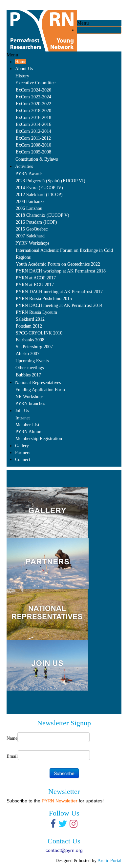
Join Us (22, 410)
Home (20, 61)
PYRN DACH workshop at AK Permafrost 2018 (61, 271)
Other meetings (29, 367)
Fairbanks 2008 (30, 339)
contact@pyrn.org (64, 850)
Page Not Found (92, 30)
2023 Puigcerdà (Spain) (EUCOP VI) (50, 180)
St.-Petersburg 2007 (34, 346)
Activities (24, 166)
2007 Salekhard (30, 235)
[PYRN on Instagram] (73, 825)
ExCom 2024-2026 (33, 90)
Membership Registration (38, 438)
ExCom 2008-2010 (33, 145)
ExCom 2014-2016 (33, 124)
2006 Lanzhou (29, 208)
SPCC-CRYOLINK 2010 (39, 333)
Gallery (22, 445)
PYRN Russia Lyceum (36, 312)
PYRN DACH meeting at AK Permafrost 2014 (59, 305)
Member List (27, 424)
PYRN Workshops (32, 243)
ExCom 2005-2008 (33, 152)
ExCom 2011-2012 (33, 138)
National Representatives (38, 382)
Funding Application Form (40, 389)
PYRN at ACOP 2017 (36, 277)
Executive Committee (35, 82)
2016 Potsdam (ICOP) (36, 222)
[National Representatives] (47, 614)
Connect (22, 459)
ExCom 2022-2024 (33, 96)
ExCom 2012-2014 (33, 131)
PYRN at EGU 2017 (35, 284)
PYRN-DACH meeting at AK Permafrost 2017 (59, 291)
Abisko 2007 (27, 353)
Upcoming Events (32, 360)
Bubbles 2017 (28, 375)
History (22, 75)
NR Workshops (29, 396)
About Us (24, 68)
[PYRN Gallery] (102, 490)
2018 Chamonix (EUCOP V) (42, 215)
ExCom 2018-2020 (33, 110)
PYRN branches (30, 403)
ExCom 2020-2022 (33, 103)
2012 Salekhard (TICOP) (39, 194)
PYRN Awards (28, 173)
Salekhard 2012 (30, 319)
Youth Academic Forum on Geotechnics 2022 (58, 264)
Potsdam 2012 (29, 326)
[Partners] (48, 563)
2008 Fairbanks (30, 201)
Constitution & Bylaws (36, 159)
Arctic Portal (109, 860)
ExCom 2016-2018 (33, 117)
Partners (22, 452)
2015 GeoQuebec (32, 229)
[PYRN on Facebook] (53, 825)
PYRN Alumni (29, 431)
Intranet (22, 417)
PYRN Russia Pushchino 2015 (44, 298)
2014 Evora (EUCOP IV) (39, 187)
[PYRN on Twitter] (62, 825)
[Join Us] (47, 664)
